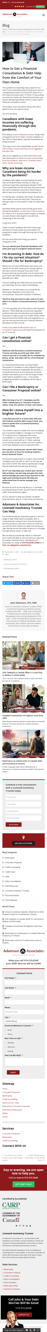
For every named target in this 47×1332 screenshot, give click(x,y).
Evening (10, 1051)
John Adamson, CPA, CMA (33, 552)
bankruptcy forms (10, 559)
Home (4, 29)
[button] (43, 15)
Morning (11, 1043)
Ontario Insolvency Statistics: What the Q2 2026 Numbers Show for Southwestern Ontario (23, 913)
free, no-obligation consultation (16, 545)
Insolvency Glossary (12, 1289)
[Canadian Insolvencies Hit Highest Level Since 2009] (23, 698)
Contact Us (40, 7)
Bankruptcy (29, 327)
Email (9, 1030)
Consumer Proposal (10, 330)
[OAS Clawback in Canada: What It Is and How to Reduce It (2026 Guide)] (23, 655)
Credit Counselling (12, 867)
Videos (5, 1113)
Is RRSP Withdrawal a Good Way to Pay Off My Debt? (35, 1157)
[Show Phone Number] (30, 1330)
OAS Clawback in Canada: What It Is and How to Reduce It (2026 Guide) (22, 673)
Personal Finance (12, 895)
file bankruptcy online (11, 568)
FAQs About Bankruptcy (12, 1110)
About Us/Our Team (10, 1103)
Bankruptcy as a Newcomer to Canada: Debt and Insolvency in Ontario (22, 762)
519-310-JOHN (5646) (17, 2)
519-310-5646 (31, 1177)
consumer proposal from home (15, 564)
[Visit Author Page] (23, 595)
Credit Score (10, 872)
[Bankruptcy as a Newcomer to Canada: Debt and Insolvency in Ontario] (23, 744)
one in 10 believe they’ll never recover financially (21, 161)
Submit (13, 1072)
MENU (5, 2)
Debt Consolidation (13, 881)
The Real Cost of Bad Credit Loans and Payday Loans (12, 1157)
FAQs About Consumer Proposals (16, 1106)
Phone (10, 1034)
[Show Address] (34, 1330)
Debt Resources (11, 886)
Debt (7, 554)
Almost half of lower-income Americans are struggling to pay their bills (23, 148)
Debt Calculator (10, 1282)
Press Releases (11, 900)
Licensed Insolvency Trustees (17, 890)
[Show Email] (26, 1330)
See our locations (23, 843)
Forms (5, 1117)
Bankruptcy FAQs (11, 1286)
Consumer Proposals (11, 1092)
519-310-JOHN (31, 960)
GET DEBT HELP (23, 1184)
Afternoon (11, 1047)
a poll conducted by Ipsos (23, 134)
